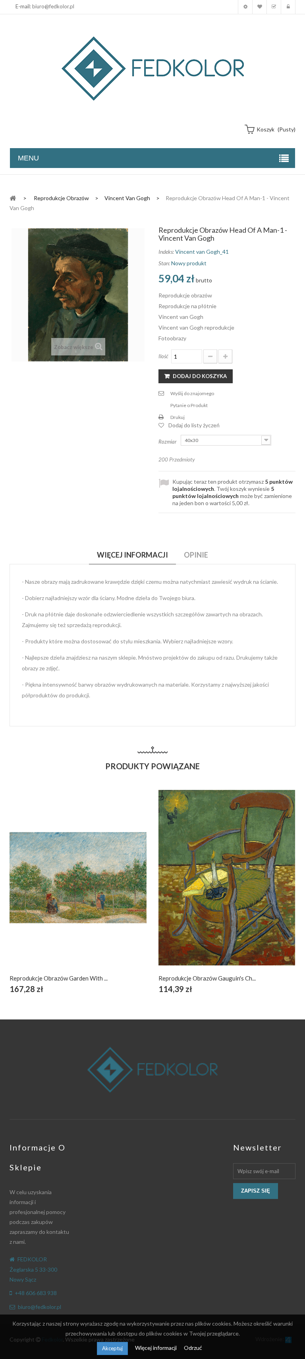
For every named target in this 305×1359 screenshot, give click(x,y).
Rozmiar (168, 441)
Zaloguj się (288, 7)
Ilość (163, 356)
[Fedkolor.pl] (152, 68)
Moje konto (245, 7)
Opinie (196, 554)
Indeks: (166, 251)
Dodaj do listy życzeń (194, 425)
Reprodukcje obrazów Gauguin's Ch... (207, 978)
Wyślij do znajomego (192, 393)
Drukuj (177, 417)
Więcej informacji (156, 1347)
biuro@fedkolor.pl (53, 6)
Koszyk (274, 7)
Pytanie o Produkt (189, 405)
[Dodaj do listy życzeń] (78, 887)
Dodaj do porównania (97, 887)
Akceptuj (112, 1348)
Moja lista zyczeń (259, 7)
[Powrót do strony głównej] (13, 198)
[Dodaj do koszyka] (59, 887)
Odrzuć (193, 1347)
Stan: (164, 263)
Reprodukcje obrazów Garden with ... (59, 978)
